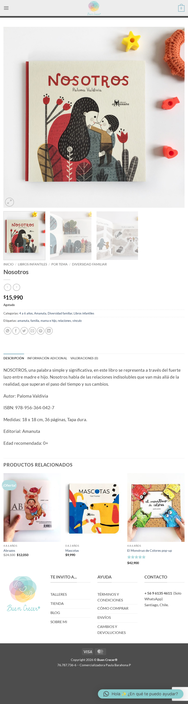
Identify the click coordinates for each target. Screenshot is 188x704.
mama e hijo (48, 320)
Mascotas (72, 550)
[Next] (175, 117)
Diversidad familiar (89, 264)
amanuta (23, 320)
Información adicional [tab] (47, 358)
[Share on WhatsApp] (7, 331)
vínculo (77, 320)
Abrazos (9, 550)
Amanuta (40, 313)
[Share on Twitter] (24, 331)
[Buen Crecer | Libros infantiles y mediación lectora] (94, 8)
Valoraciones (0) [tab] (84, 358)
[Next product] (7, 287)
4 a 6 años (26, 313)
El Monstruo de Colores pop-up (149, 550)
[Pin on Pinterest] (40, 331)
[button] (6, 8)
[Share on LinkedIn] (49, 331)
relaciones (64, 320)
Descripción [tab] (13, 358)
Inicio (8, 264)
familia (34, 320)
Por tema (59, 264)
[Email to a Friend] (32, 331)
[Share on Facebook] (16, 331)
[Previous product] (16, 287)
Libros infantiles (32, 264)
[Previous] (13, 117)
